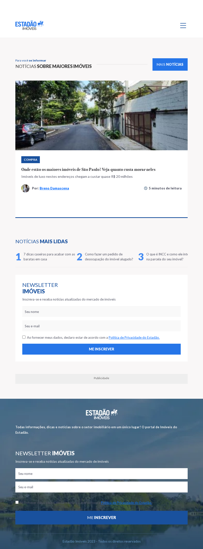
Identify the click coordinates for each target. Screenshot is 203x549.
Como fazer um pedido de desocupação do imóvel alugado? (109, 256)
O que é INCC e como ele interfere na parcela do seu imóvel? (171, 256)
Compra (30, 159)
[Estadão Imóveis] (29, 25)
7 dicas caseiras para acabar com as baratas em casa (49, 256)
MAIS (170, 64)
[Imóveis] (101, 414)
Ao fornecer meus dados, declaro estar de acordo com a (92, 337)
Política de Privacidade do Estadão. (134, 337)
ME (101, 517)
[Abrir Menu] (183, 25)
